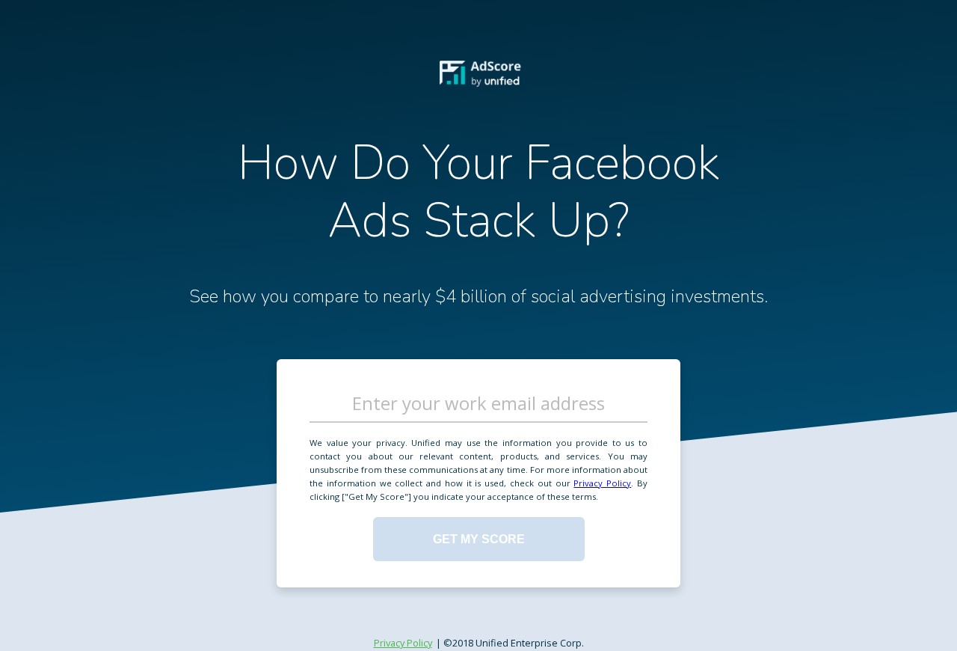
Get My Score (479, 538)
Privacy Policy (602, 483)
